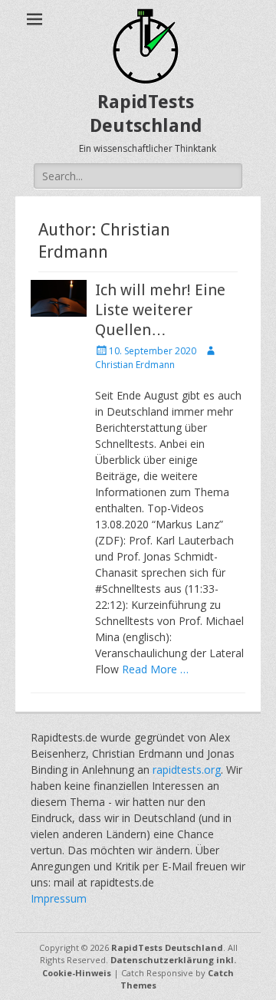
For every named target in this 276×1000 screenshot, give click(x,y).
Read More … (155, 669)
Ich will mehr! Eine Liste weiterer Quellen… (160, 310)
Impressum (59, 898)
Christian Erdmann (135, 364)
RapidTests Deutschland (167, 947)
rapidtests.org (187, 769)
